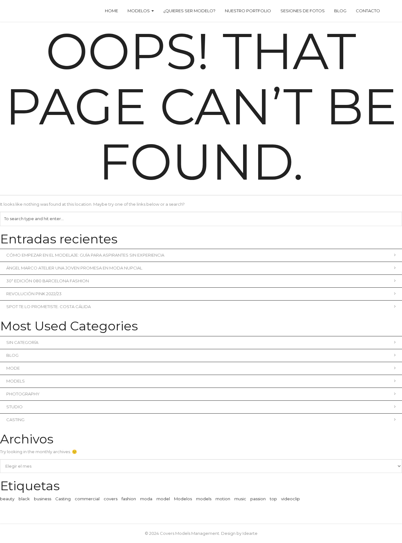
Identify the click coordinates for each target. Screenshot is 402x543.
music (240, 498)
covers (110, 498)
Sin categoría (22, 342)
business (42, 498)
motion (222, 498)
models (203, 498)
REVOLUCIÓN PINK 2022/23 (34, 293)
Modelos (139, 10)
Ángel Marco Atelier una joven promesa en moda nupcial (74, 267)
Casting (15, 419)
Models (15, 380)
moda (146, 498)
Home (111, 10)
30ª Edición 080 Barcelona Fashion (47, 280)
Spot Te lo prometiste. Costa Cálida (48, 306)
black (24, 498)
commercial (87, 498)
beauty (7, 498)
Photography (23, 393)
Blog (340, 10)
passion (258, 498)
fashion (129, 498)
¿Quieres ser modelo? (189, 10)
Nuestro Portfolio (248, 10)
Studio (14, 406)
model (163, 498)
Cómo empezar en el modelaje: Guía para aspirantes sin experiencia (85, 255)
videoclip (290, 498)
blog (12, 355)
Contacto (368, 10)
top (273, 498)
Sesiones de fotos (302, 10)
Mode (13, 368)
